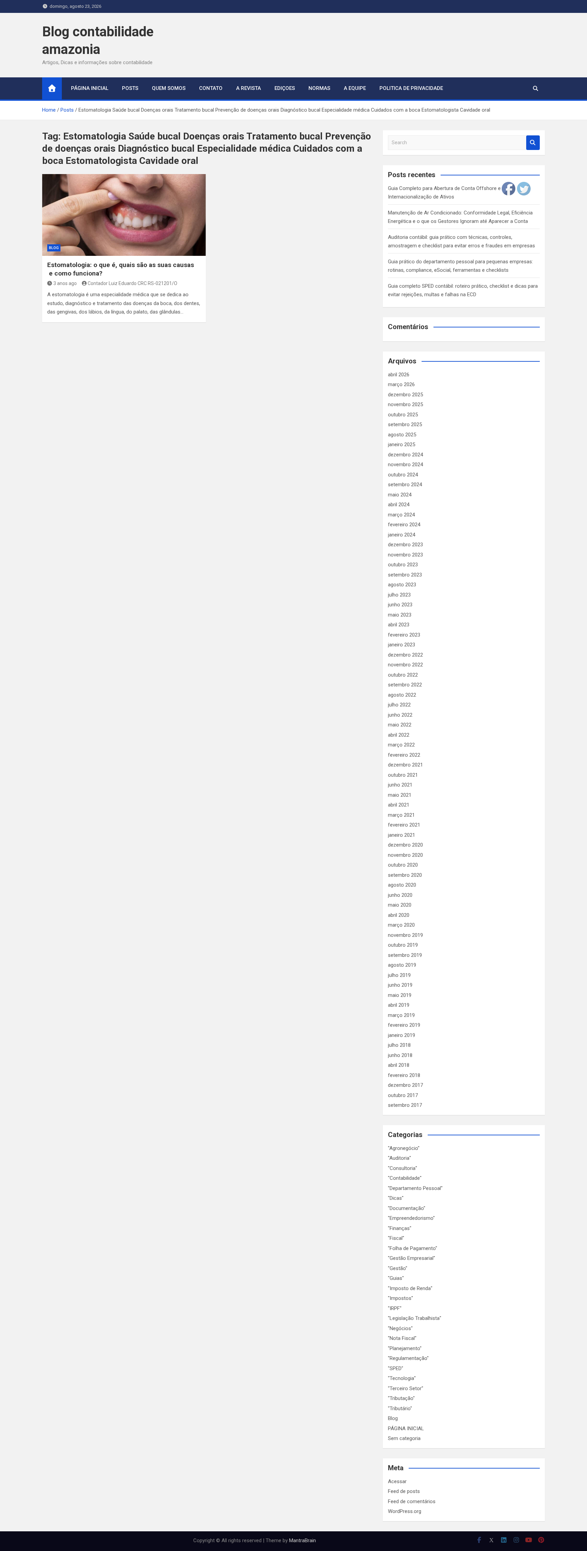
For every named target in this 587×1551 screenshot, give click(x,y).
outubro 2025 (403, 415)
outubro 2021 (403, 775)
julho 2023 (399, 595)
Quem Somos (168, 88)
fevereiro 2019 (404, 1025)
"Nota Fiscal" (402, 1338)
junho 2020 (400, 895)
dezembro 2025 (405, 395)
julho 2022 (399, 705)
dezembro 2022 (405, 655)
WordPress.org (404, 1511)
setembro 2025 (405, 424)
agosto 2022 (402, 695)
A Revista (248, 88)
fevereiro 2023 (404, 635)
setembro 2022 (405, 685)
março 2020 (401, 925)
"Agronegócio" (404, 1148)
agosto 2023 (402, 585)
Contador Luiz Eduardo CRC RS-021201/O (132, 283)
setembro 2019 (405, 955)
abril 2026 (398, 375)
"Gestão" (397, 1268)
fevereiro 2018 (404, 1075)
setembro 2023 (405, 575)
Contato (211, 88)
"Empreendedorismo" (411, 1218)
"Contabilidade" (405, 1178)
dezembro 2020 (405, 845)
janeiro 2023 (401, 645)
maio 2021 (399, 795)
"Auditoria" (399, 1158)
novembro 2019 (405, 935)
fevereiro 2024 (404, 525)
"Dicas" (396, 1198)
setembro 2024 (405, 484)
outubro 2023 (403, 565)
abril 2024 (398, 505)
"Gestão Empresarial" (411, 1258)
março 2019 (401, 1015)
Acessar (397, 1481)
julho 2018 (399, 1045)
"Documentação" (406, 1208)
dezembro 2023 (405, 545)
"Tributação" (401, 1398)
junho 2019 (400, 985)
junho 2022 (400, 715)
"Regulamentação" (408, 1358)
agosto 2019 (402, 965)
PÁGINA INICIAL (406, 1428)
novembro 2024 (405, 464)
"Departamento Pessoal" (415, 1188)
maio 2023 (399, 615)
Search (533, 142)
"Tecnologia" (402, 1378)
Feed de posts (404, 1491)
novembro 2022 (405, 665)
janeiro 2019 (401, 1035)
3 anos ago (65, 283)
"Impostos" (400, 1298)
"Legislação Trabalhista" (414, 1318)
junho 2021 (400, 785)
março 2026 (401, 384)
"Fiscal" (396, 1238)
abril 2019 (398, 1005)
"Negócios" (400, 1328)
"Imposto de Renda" (410, 1288)
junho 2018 (400, 1055)
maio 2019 (399, 995)
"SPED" (395, 1368)
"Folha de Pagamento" (412, 1248)
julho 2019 (399, 975)
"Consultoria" (402, 1168)
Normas (319, 88)
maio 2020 (399, 905)
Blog (54, 248)
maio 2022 (399, 725)
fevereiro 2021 (404, 825)
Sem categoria (404, 1438)
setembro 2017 (405, 1105)
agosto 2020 (402, 885)
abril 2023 (398, 625)
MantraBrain (302, 1540)
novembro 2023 (405, 555)
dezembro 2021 (405, 765)
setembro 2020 (405, 875)
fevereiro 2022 (404, 755)
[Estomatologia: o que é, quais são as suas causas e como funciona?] (124, 215)
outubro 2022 (403, 675)
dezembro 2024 (405, 455)
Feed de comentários (411, 1501)
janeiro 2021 (401, 835)
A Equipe (355, 88)
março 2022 (401, 745)
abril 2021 (398, 805)
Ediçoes (284, 88)
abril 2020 (398, 915)
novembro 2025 (405, 404)
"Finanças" (399, 1228)
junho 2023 (400, 605)
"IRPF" (395, 1308)
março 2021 (401, 815)
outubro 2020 (403, 865)
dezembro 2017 (405, 1085)
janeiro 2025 (401, 444)
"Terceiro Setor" (405, 1388)
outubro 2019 (403, 945)
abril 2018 (398, 1065)
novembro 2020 (405, 855)
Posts (130, 88)
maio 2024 (399, 495)
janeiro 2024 (401, 535)
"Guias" (396, 1278)
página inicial (89, 88)
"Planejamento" (405, 1348)
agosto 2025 (402, 435)
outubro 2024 (403, 475)
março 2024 (401, 515)
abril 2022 (398, 735)
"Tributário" (400, 1408)
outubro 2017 (403, 1095)
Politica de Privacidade (411, 88)
